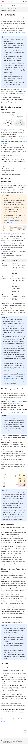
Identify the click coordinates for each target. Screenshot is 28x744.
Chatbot (3, 721)
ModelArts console (18, 412)
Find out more (9, 742)
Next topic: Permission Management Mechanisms (13, 705)
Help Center (3, 8)
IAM (4, 314)
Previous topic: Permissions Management (11, 703)
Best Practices (17, 8)
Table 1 (3, 251)
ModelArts (10, 8)
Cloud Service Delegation (16, 403)
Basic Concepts (22, 93)
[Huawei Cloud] (7, 2)
